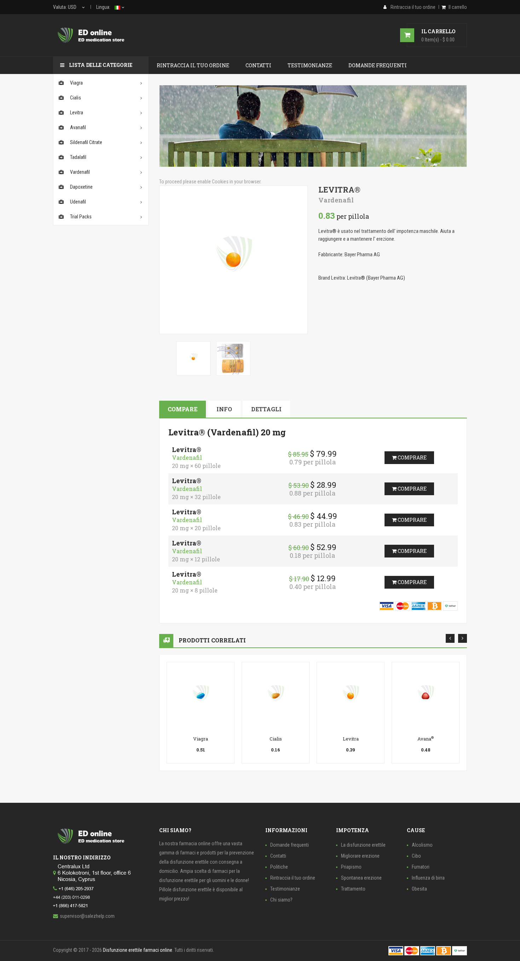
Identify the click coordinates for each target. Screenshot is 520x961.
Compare (182, 409)
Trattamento (353, 889)
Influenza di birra (428, 878)
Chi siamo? (281, 900)
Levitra (351, 739)
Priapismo (351, 867)
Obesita (419, 889)
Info (224, 409)
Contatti (278, 856)
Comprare (412, 457)
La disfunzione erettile (363, 845)
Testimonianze (285, 889)
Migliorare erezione (360, 856)
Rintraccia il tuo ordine (292, 878)
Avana (425, 739)
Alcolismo (422, 845)
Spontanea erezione (361, 878)
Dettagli (266, 409)
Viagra (200, 739)
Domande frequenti (289, 845)
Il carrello (458, 7)
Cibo (416, 856)
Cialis (276, 739)
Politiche (279, 867)
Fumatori (420, 867)
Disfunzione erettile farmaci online (137, 950)
